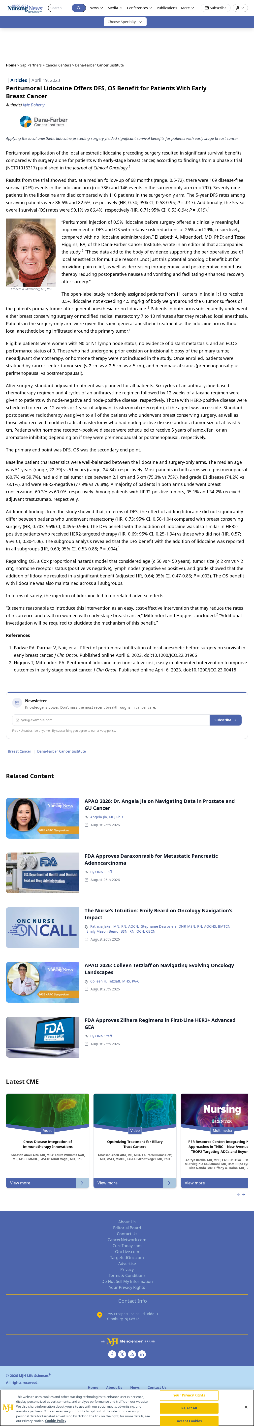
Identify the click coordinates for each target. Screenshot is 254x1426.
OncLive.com (127, 1251)
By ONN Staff (101, 871)
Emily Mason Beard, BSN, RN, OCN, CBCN (121, 931)
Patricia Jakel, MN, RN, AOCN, (114, 926)
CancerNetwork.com (127, 1239)
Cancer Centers (58, 65)
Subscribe (223, 720)
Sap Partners (31, 65)
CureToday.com (127, 1245)
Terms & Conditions (127, 1275)
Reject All (189, 1408)
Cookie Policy (55, 1421)
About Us (127, 1222)
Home (11, 65)
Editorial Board (127, 1228)
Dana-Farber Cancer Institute (61, 751)
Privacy (127, 1269)
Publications (167, 7)
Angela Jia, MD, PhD (106, 817)
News (94, 7)
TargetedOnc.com (127, 1257)
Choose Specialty (122, 21)
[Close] (246, 1407)
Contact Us (127, 1233)
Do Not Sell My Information (127, 1281)
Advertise (127, 1263)
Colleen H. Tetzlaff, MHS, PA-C (114, 981)
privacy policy (105, 731)
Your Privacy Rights (127, 1287)
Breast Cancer (19, 751)
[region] (127, 1408)
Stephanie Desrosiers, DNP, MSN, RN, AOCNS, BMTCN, (186, 926)
